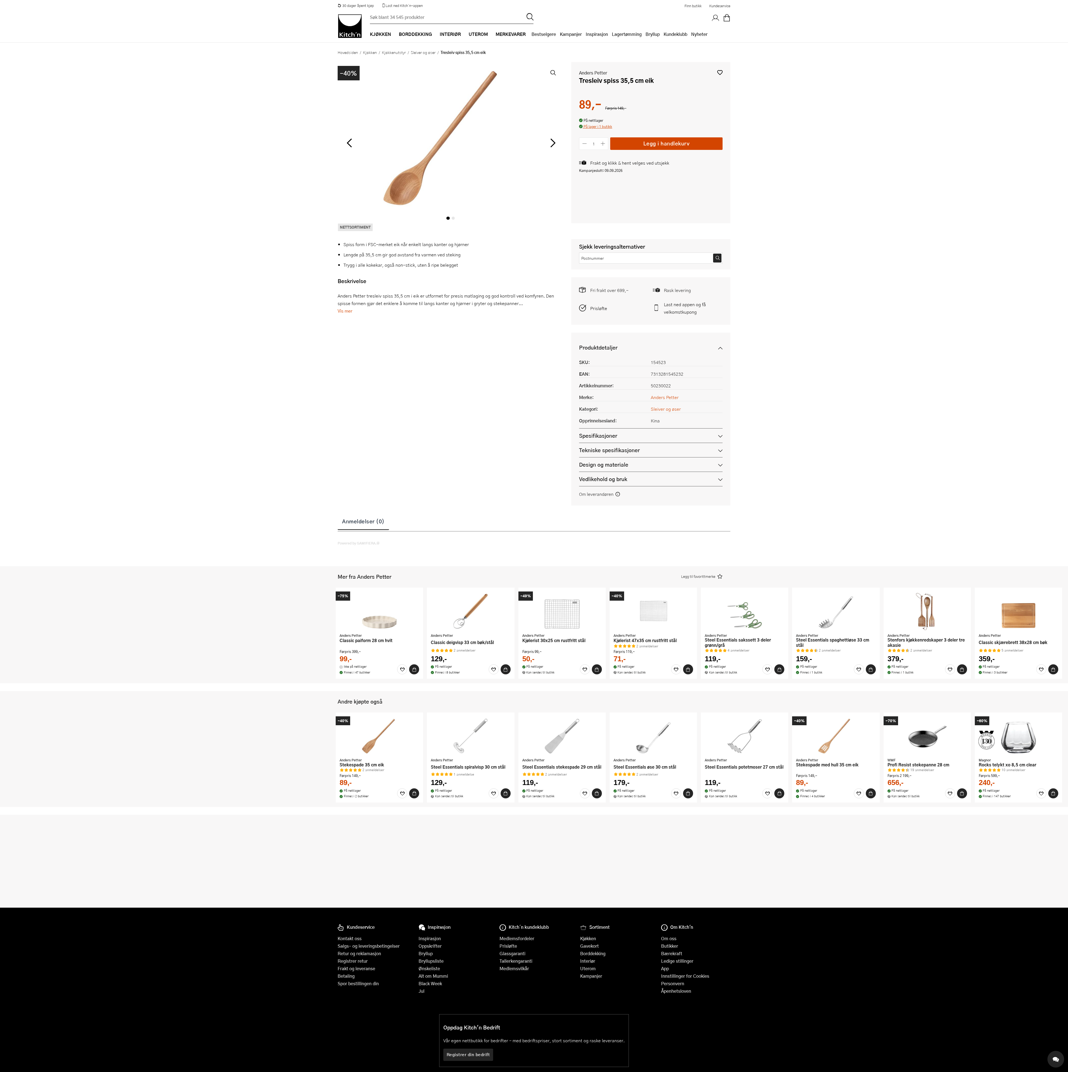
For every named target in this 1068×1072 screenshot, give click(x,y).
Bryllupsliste (431, 961)
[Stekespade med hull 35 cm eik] (836, 735)
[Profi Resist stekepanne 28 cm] (927, 735)
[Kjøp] (414, 669)
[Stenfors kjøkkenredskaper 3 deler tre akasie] (927, 610)
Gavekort (589, 946)
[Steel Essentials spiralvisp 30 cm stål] (470, 735)
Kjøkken (370, 52)
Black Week (430, 983)
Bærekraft (671, 953)
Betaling (346, 976)
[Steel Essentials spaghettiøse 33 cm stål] (836, 610)
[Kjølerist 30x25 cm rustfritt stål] (562, 610)
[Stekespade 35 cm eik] (379, 735)
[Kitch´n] (350, 26)
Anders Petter (593, 73)
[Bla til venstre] (349, 142)
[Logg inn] (715, 18)
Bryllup (653, 34)
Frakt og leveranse (356, 968)
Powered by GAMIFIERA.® (359, 543)
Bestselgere (543, 34)
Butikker (669, 946)
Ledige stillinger (677, 961)
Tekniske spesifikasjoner (609, 450)
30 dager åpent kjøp (358, 5)
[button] (720, 72)
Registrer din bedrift (468, 1054)
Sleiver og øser (423, 52)
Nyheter (699, 34)
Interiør (587, 961)
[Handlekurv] (726, 18)
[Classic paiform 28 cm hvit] (379, 610)
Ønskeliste (429, 968)
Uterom (588, 968)
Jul (421, 991)
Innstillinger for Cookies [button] (685, 976)
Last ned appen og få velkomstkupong (685, 308)
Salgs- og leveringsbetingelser (369, 946)
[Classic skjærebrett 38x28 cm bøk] (1018, 610)
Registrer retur (353, 961)
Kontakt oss (350, 938)
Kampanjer (571, 34)
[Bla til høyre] (552, 142)
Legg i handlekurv (666, 143)
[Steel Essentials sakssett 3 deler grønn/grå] (744, 610)
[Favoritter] (402, 669)
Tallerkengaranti (516, 961)
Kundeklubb (675, 34)
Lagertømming (627, 34)
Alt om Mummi (433, 976)
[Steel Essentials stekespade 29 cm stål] (562, 735)
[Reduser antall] (584, 144)
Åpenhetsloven (676, 991)
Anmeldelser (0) (363, 521)
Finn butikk (692, 5)
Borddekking (592, 953)
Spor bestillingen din (358, 983)
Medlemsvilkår (514, 968)
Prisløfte (598, 308)
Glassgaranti (512, 953)
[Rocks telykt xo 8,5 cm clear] (1018, 735)
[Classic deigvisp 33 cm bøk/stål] (470, 610)
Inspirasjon (597, 34)
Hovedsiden (348, 52)
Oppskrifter (430, 946)
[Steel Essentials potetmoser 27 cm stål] (744, 735)
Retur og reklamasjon (359, 953)
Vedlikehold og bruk (603, 479)
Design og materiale (603, 465)
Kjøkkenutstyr (394, 52)
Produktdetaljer (598, 347)
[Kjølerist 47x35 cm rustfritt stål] (653, 610)
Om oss (668, 938)
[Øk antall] (603, 144)
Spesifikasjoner (598, 436)
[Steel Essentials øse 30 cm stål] (653, 735)
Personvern (672, 983)
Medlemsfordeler (517, 938)
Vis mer (345, 311)
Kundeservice (719, 5)
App (665, 968)
